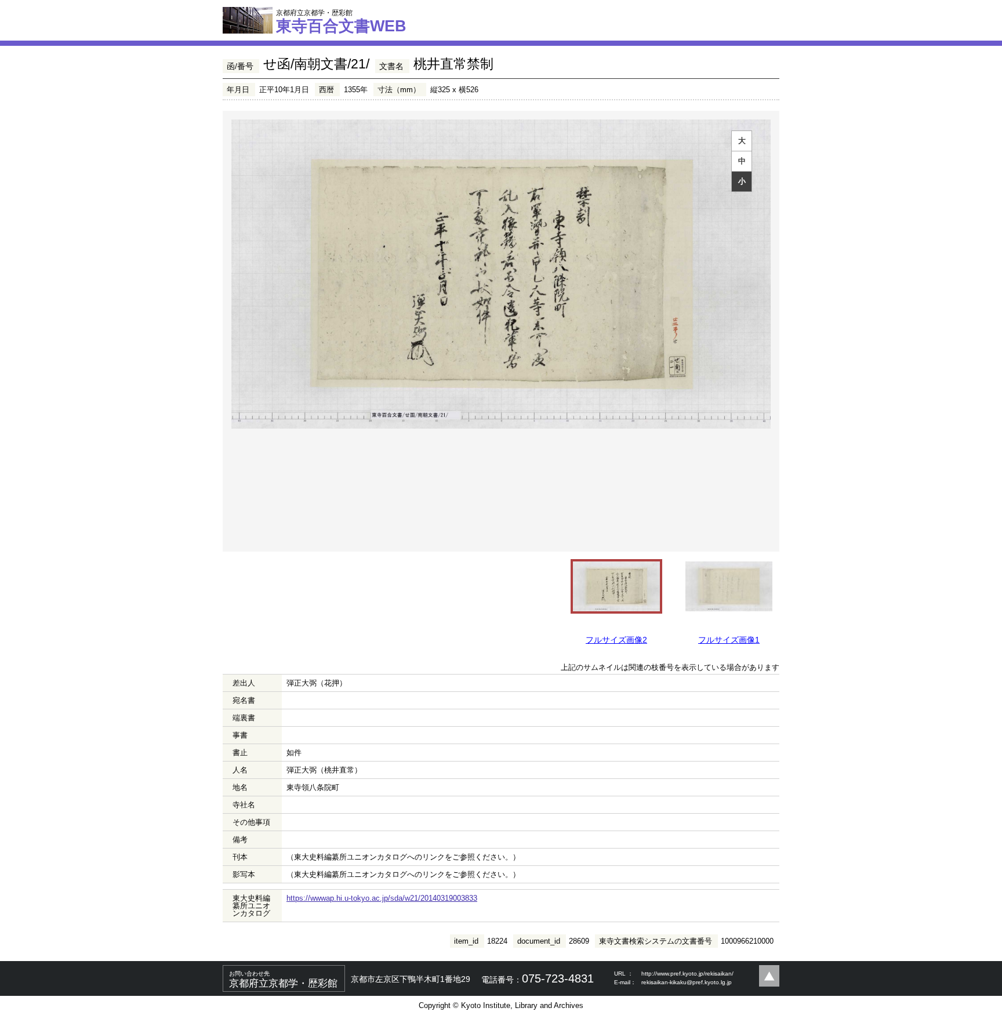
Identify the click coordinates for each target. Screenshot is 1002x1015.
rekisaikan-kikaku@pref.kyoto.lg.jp (686, 982)
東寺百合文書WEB (341, 21)
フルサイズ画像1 (729, 639)
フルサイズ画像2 (616, 639)
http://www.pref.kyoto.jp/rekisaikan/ (687, 973)
